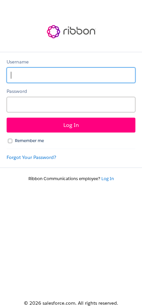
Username (18, 62)
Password (17, 91)
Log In (107, 178)
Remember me (29, 140)
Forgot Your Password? (31, 157)
